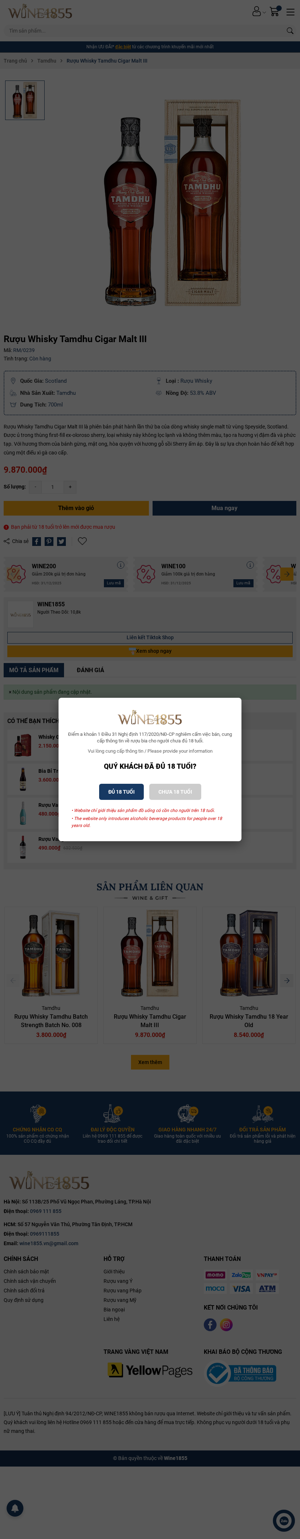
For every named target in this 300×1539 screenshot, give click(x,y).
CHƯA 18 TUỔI (175, 792)
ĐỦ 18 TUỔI (121, 792)
